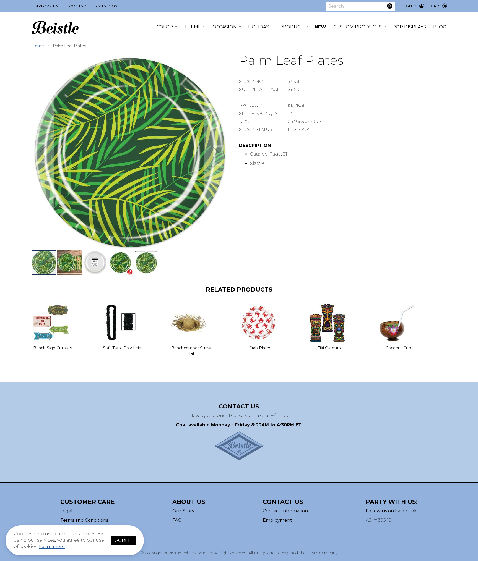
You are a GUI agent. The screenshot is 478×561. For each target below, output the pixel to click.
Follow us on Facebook (391, 510)
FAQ (177, 520)
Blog (439, 27)
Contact (78, 6)
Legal (66, 510)
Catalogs (106, 6)
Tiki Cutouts (329, 347)
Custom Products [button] (357, 27)
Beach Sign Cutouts (52, 347)
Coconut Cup (398, 347)
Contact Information (285, 510)
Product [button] (291, 27)
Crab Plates (260, 347)
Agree (123, 540)
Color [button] (165, 27)
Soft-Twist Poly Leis (122, 347)
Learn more (52, 546)
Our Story (183, 510)
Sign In (410, 6)
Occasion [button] (224, 27)
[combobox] (360, 6)
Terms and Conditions (84, 520)
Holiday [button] (258, 27)
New (320, 27)
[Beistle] (55, 27)
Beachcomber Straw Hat (191, 350)
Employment (46, 6)
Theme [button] (192, 27)
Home (38, 45)
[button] (43, 152)
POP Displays (409, 27)
